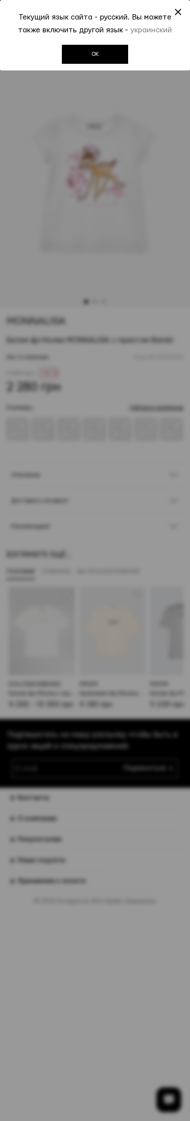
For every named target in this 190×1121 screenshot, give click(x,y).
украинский (151, 30)
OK (95, 54)
